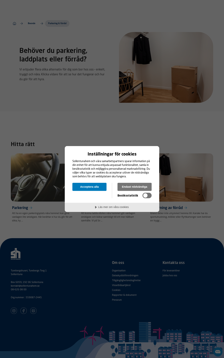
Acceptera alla (89, 186)
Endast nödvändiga (134, 186)
